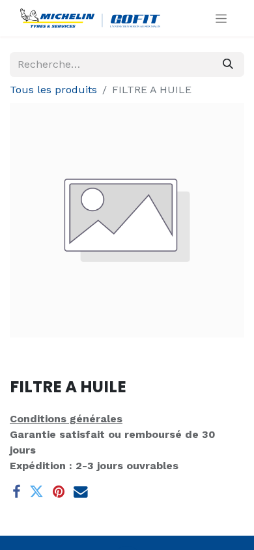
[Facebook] (16, 492)
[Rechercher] (228, 64)
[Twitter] (36, 492)
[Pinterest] (58, 492)
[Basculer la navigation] (221, 18)
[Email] (81, 492)
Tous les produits (53, 89)
